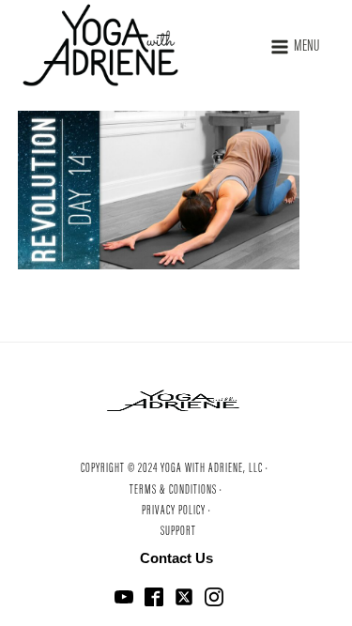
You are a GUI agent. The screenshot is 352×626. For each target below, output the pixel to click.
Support (178, 532)
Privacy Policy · (176, 511)
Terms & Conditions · (176, 490)
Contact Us (176, 558)
